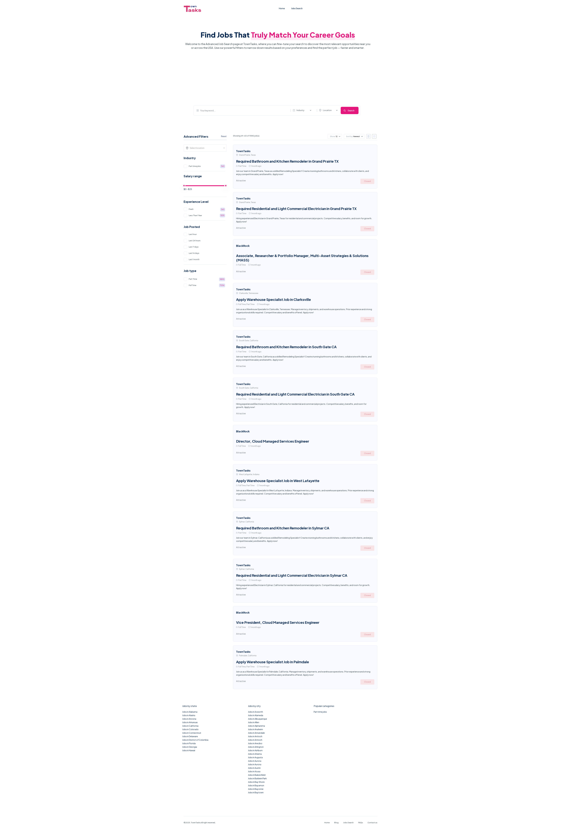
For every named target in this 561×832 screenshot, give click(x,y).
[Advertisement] (277, 77)
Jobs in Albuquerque (257, 718)
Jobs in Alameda (255, 715)
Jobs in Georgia (189, 746)
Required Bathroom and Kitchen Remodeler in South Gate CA (286, 347)
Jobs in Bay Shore (256, 782)
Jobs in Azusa (254, 771)
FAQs (360, 822)
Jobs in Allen (253, 722)
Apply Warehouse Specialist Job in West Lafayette (277, 480)
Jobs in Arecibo (255, 743)
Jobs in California (190, 725)
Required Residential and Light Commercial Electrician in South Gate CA (295, 394)
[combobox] (302, 110)
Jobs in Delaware (190, 736)
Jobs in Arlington (256, 746)
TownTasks (243, 151)
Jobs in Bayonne (255, 789)
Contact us (372, 822)
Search (351, 110)
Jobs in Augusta (255, 757)
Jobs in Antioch (255, 736)
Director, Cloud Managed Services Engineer (272, 441)
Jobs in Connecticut (191, 732)
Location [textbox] (327, 110)
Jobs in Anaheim (255, 729)
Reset (224, 136)
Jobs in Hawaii (188, 750)
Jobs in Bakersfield (256, 775)
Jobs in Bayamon (256, 785)
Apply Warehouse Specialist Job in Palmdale (272, 662)
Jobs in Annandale (256, 732)
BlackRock (243, 245)
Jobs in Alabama (189, 711)
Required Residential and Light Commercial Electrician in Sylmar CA (291, 575)
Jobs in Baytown (256, 792)
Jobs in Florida (189, 743)
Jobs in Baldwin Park (257, 778)
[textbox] (206, 148)
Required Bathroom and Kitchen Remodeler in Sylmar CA (282, 528)
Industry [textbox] (300, 110)
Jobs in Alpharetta (256, 725)
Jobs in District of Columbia (195, 739)
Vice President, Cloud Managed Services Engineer (277, 622)
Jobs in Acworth (255, 711)
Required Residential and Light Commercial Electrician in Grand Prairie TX (296, 208)
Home (282, 8)
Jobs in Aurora (254, 761)
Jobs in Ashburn (255, 750)
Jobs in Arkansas (190, 722)
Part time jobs (320, 711)
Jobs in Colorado (190, 729)
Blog (336, 822)
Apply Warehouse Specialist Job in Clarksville (273, 299)
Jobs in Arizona (189, 718)
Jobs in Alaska (188, 715)
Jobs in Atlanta (255, 754)
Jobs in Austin (254, 768)
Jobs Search (297, 8)
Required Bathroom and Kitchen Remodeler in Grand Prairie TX (287, 161)
